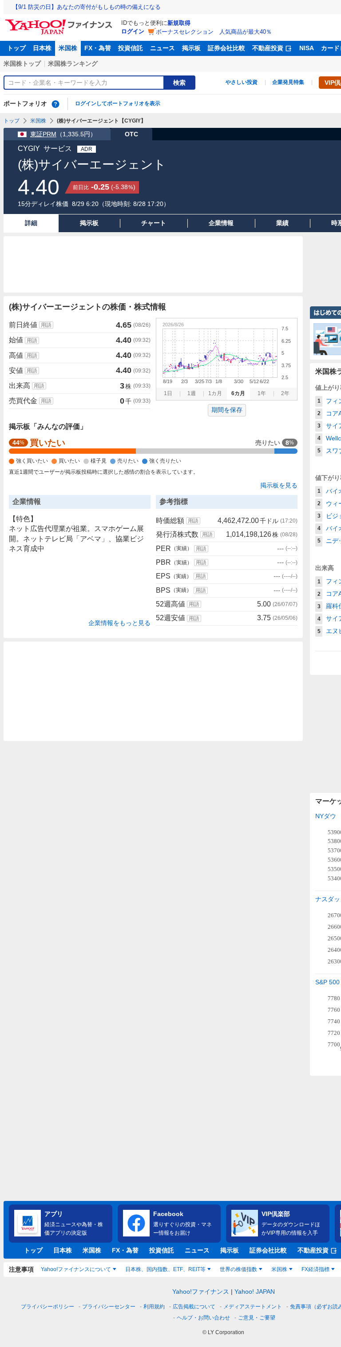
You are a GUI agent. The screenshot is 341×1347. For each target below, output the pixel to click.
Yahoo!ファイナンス (200, 1291)
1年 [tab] (262, 393)
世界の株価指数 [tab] (238, 1269)
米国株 (68, 48)
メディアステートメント (252, 1306)
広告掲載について (194, 1306)
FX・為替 (97, 48)
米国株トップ (22, 63)
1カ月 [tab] (215, 393)
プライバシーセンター (108, 1306)
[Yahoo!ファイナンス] (60, 21)
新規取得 (178, 23)
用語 (46, 325)
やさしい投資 (242, 82)
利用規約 (154, 1306)
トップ (16, 48)
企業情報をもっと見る (119, 622)
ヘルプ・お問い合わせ (203, 1318)
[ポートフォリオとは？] (55, 104)
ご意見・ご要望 (256, 1318)
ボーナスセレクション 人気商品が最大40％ (214, 31)
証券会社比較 (226, 48)
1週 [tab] (191, 393)
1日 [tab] (168, 393)
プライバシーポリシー (47, 1306)
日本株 (42, 48)
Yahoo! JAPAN (254, 1291)
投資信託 (130, 48)
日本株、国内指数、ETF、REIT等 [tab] (165, 1269)
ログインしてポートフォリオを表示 (117, 103)
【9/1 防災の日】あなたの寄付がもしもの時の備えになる (86, 7)
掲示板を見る (278, 485)
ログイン (132, 31)
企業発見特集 (288, 82)
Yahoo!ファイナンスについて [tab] (76, 1269)
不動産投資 (267, 48)
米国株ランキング (73, 63)
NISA (306, 48)
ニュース (162, 48)
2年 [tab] (285, 393)
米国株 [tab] (279, 1269)
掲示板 (191, 48)
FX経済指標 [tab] (315, 1269)
